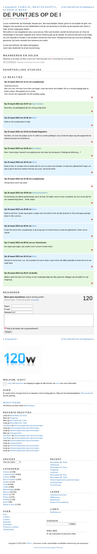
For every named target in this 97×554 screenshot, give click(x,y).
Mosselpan (30, 406)
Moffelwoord (55, 512)
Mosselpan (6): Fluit (58, 475)
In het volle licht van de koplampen (76, 7)
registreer (19, 383)
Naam (6, 306)
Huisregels (35, 300)
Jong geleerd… (11, 7)
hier (57, 383)
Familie (24, 7)
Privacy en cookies (11, 527)
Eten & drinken (9, 479)
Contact (6, 519)
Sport (5, 502)
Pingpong (14, 418)
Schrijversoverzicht (58, 495)
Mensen (6, 492)
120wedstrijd (8, 529)
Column (6, 472)
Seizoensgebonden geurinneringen (28, 425)
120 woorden (85, 393)
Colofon (6, 517)
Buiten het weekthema (59, 502)
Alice (21, 19)
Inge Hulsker (37, 104)
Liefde (5, 487)
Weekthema (12, 402)
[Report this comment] (92, 98)
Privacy (60, 547)
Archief (9, 459)
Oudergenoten (16, 433)
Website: (7, 312)
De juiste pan (55, 485)
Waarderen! (12, 62)
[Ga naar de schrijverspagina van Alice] (23, 19)
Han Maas (36, 148)
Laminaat (54, 472)
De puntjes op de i (32, 15)
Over (5, 514)
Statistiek (7, 522)
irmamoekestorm (39, 193)
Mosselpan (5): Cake (18, 420)
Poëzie (6, 497)
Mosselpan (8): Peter (58, 462)
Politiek (6, 500)
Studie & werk (15, 10)
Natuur (6, 494)
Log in (10, 383)
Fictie (5, 484)
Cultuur (6, 477)
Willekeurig (55, 497)
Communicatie (9, 474)
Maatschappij (44, 7)
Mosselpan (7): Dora (18, 415)
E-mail (7, 309)
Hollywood (54, 465)
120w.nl (29, 543)
